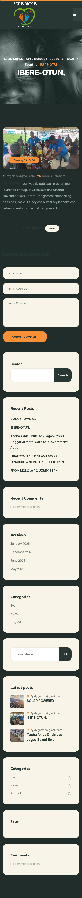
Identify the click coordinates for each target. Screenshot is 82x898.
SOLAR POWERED (23, 419)
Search (16, 364)
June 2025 (17, 560)
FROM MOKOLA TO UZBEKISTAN (34, 471)
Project (15, 622)
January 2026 (20, 543)
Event (52, 228)
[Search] (65, 654)
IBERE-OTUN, (20, 427)
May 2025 (17, 569)
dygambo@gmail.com (20, 176)
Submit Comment (25, 336)
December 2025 (21, 552)
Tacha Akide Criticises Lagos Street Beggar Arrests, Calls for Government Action (39, 442)
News (14, 613)
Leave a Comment (53, 176)
